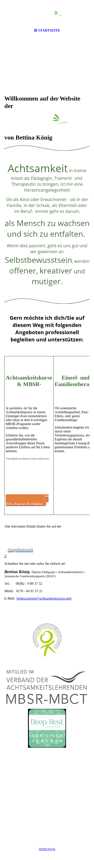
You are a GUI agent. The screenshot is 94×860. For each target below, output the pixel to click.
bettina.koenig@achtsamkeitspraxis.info (44, 598)
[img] (47, 13)
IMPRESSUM (47, 849)
